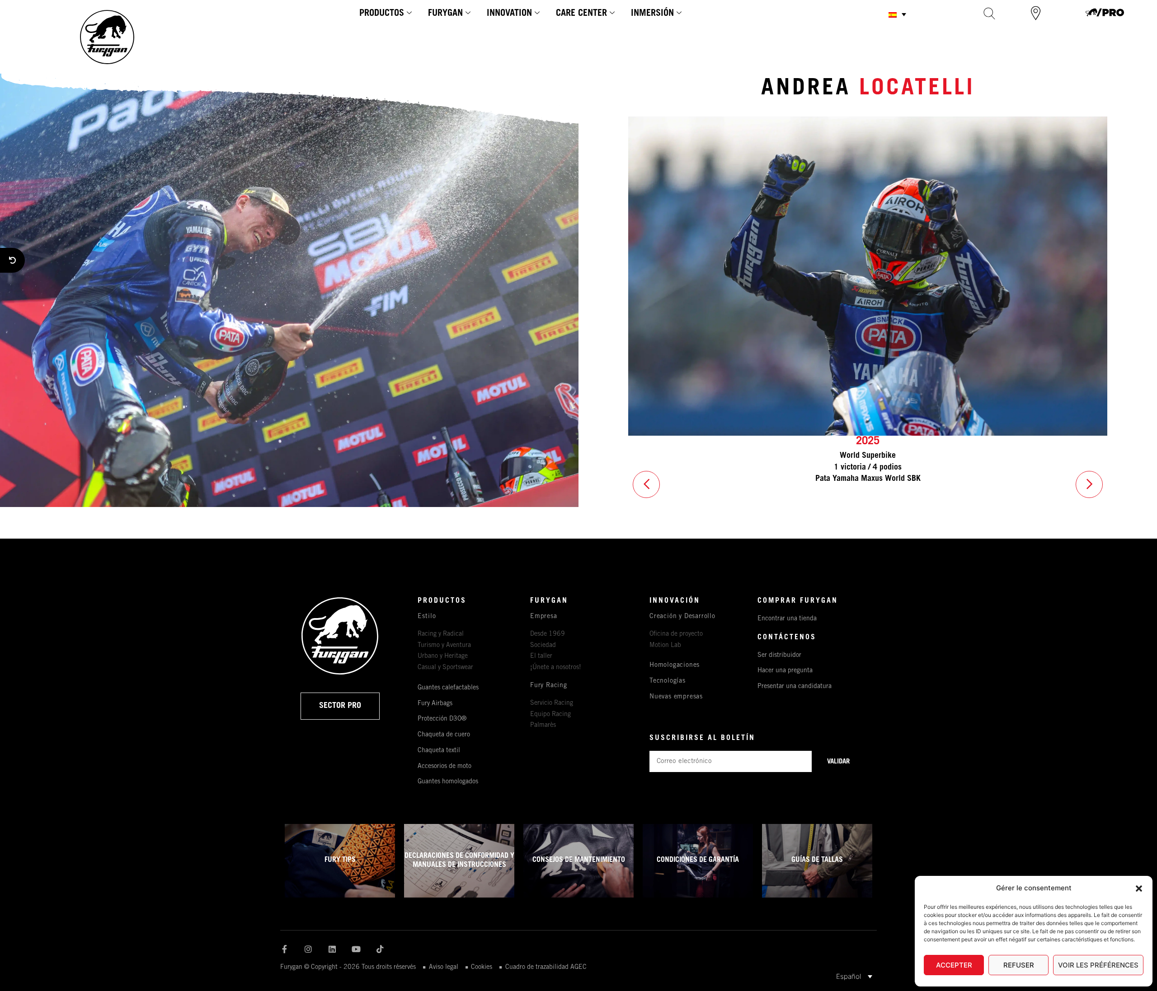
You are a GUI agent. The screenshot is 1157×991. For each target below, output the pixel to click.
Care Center (581, 14)
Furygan (445, 14)
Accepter (954, 965)
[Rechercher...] (989, 13)
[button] (1138, 888)
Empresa (543, 617)
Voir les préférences (1098, 965)
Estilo (427, 617)
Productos (381, 14)
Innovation (509, 14)
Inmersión (652, 14)
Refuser (1018, 965)
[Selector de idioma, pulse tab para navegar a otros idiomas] (897, 14)
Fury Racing (548, 686)
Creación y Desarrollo (682, 617)
